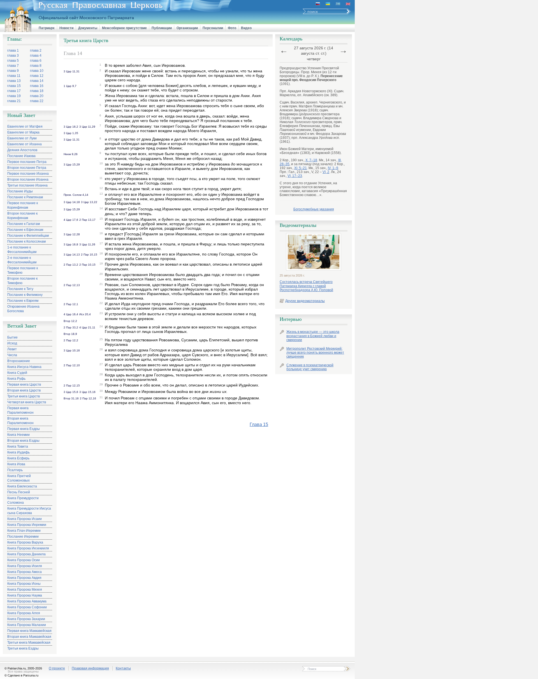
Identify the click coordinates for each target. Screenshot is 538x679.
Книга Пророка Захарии (26, 619)
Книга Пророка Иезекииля (28, 548)
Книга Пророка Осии (23, 560)
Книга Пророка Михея (24, 589)
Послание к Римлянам (25, 197)
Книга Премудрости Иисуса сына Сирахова (29, 511)
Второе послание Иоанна (27, 179)
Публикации (162, 28)
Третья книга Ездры (23, 648)
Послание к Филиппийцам (28, 236)
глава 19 (14, 96)
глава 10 (36, 71)
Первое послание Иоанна (28, 174)
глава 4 (35, 55)
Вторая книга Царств (24, 390)
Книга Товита (17, 446)
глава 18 (36, 91)
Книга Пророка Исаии (24, 519)
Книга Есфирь (18, 458)
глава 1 (13, 50)
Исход (12, 343)
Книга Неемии (18, 435)
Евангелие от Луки (22, 138)
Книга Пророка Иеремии (26, 525)
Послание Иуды (20, 191)
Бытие (12, 337)
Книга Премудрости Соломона (23, 500)
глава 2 (35, 50)
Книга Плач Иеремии (24, 531)
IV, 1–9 (333, 168)
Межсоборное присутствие (124, 28)
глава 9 (13, 71)
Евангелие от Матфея (25, 126)
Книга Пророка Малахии (26, 625)
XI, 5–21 (300, 168)
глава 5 (13, 61)
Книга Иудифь (18, 452)
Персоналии (213, 28)
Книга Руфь (16, 379)
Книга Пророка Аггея (23, 613)
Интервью (291, 319)
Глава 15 (259, 424)
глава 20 (36, 96)
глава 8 (35, 66)
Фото (232, 28)
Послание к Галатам (23, 224)
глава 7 (13, 66)
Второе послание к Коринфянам (22, 215)
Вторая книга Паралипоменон (20, 420)
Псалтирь (15, 470)
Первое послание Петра (27, 162)
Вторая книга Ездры (23, 441)
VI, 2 (326, 172)
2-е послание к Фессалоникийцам (21, 260)
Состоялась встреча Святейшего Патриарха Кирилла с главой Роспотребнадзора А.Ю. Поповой (306, 286)
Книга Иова (16, 464)
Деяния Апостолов (22, 150)
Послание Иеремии (23, 536)
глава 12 (36, 76)
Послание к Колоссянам (26, 241)
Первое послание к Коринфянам (22, 205)
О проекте (57, 668)
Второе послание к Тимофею (22, 281)
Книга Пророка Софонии (27, 607)
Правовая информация (90, 668)
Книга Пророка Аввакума (27, 601)
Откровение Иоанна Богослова (23, 309)
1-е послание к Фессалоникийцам (21, 249)
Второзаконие (18, 361)
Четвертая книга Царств (26, 402)
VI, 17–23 (294, 176)
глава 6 (35, 61)
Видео (246, 28)
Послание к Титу (20, 289)
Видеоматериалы (298, 225)
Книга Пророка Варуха (25, 542)
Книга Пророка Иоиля (24, 566)
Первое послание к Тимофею (22, 270)
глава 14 (36, 81)
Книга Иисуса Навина (24, 367)
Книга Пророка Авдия (24, 578)
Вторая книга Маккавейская (29, 637)
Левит (12, 349)
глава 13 (14, 81)
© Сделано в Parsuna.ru (21, 675)
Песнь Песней (18, 492)
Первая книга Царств (24, 384)
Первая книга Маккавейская (29, 631)
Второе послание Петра (26, 168)
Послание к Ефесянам (25, 230)
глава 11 (13, 76)
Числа (12, 355)
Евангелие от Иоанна (24, 144)
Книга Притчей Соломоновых (19, 478)
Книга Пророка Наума (24, 595)
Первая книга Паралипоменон (20, 410)
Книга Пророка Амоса (24, 572)
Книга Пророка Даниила (26, 554)
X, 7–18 (311, 160)
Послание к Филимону (25, 295)
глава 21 (14, 101)
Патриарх (47, 28)
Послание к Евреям (22, 301)
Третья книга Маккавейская (28, 643)
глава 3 (13, 55)
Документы (87, 28)
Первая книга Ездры (23, 429)
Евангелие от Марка (23, 132)
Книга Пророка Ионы (24, 584)
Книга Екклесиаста (22, 486)
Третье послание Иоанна (27, 185)
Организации (187, 28)
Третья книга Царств (23, 396)
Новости (66, 28)
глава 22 (36, 101)
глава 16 (36, 86)
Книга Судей (17, 373)
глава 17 (14, 91)
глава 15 (14, 86)
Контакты (123, 668)
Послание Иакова (21, 156)
